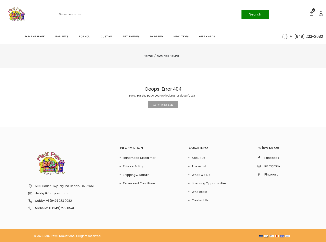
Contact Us (200, 200)
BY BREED (156, 36)
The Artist (199, 166)
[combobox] (163, 14)
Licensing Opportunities (209, 183)
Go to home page (163, 104)
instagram (272, 166)
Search (255, 14)
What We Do (201, 175)
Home (148, 56)
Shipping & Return (136, 175)
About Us (198, 158)
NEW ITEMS (181, 36)
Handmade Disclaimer (139, 158)
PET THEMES (131, 36)
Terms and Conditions (139, 183)
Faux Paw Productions (59, 236)
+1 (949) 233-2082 (306, 36)
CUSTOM (106, 36)
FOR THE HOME (35, 36)
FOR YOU (84, 36)
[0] (311, 14)
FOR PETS (61, 36)
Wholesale (199, 192)
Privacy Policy (133, 166)
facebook (271, 158)
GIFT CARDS (207, 36)
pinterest (271, 174)
